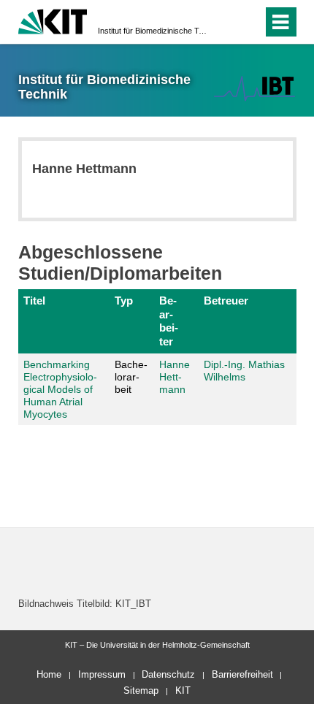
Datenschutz (168, 674)
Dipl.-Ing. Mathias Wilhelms (244, 371)
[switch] (225, 22)
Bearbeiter (168, 320)
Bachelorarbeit (131, 377)
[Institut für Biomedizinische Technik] (254, 88)
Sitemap (140, 690)
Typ (124, 300)
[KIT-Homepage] (53, 20)
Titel (34, 300)
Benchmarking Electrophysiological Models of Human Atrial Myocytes (60, 389)
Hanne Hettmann (174, 377)
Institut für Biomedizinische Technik (152, 30)
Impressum (102, 674)
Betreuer (226, 300)
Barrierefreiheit (242, 674)
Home (49, 674)
